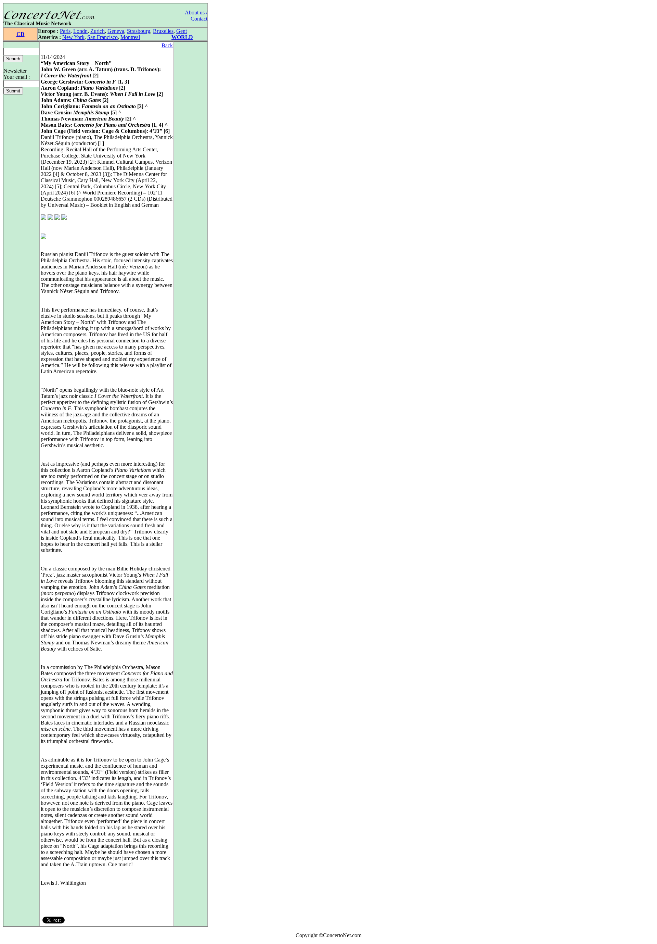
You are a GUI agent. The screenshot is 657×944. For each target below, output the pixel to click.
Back (167, 45)
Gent (181, 31)
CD (20, 34)
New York (73, 37)
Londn (80, 31)
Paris (65, 31)
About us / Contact (196, 16)
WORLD (182, 37)
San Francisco (102, 37)
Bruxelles (163, 31)
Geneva (115, 31)
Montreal (130, 37)
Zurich (97, 31)
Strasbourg (138, 31)
